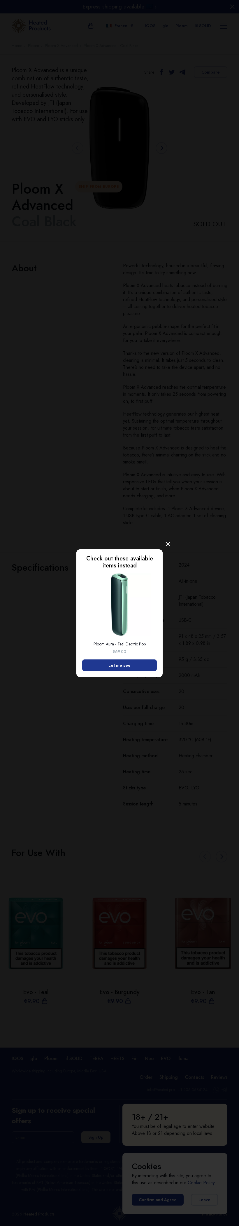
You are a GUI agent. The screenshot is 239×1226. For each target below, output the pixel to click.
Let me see (119, 665)
